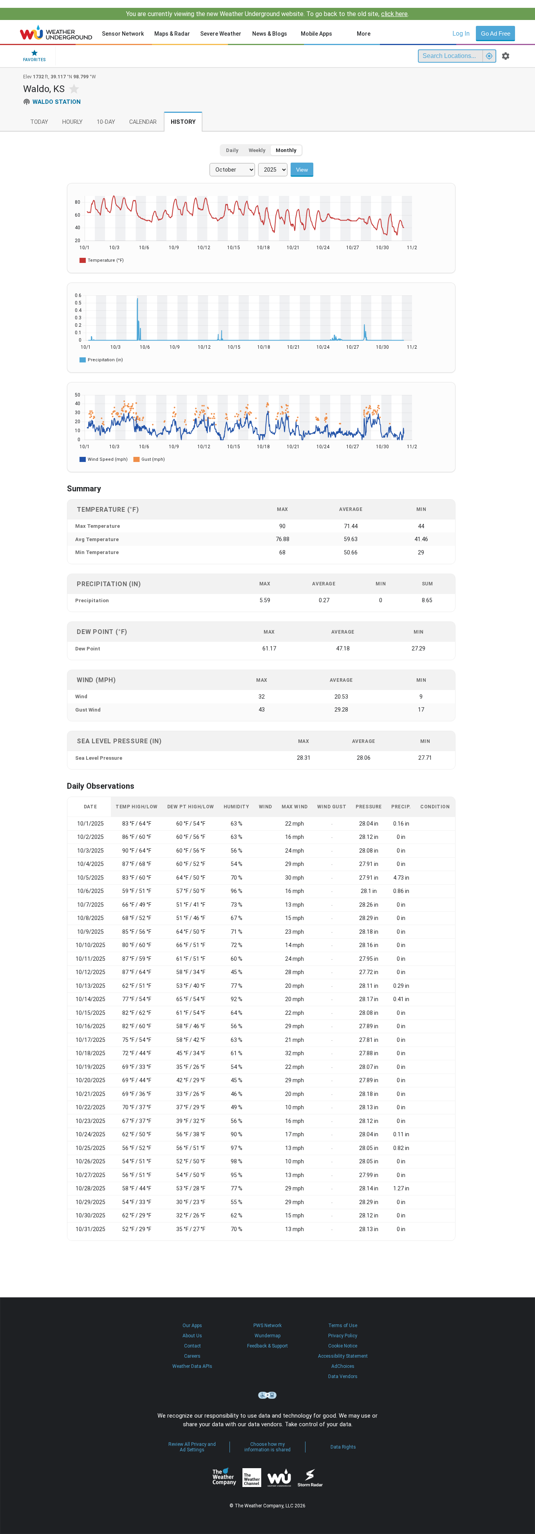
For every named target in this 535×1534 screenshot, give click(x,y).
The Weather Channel (251, 1477)
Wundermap (267, 1335)
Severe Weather (220, 34)
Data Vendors (343, 1376)
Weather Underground (279, 1477)
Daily (232, 150)
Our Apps (192, 1325)
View (302, 170)
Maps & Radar (172, 34)
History (183, 122)
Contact (192, 1346)
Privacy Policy (342, 1335)
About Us (192, 1335)
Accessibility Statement (343, 1356)
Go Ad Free (495, 33)
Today (39, 122)
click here (394, 14)
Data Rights (343, 1447)
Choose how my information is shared (267, 1447)
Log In (461, 33)
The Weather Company (224, 1477)
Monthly (286, 150)
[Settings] (505, 56)
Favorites (34, 59)
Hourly (72, 122)
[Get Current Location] (489, 56)
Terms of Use (342, 1325)
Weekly (257, 150)
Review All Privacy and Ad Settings (192, 1447)
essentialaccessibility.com (267, 1395)
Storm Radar (310, 1478)
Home (56, 32)
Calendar (143, 122)
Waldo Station (57, 101)
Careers (192, 1356)
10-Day (106, 122)
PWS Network (267, 1325)
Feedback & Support (267, 1346)
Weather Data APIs (192, 1366)
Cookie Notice (342, 1346)
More (364, 34)
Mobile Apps (316, 34)
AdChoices (342, 1366)
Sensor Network (123, 34)
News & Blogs (269, 34)
